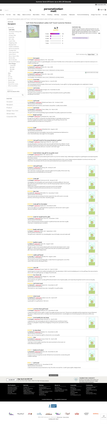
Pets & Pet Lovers (13, 84)
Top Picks (11, 33)
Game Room (12, 54)
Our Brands (73, 388)
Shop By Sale (11, 391)
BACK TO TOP (53, 375)
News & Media (74, 392)
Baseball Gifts (12, 45)
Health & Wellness (14, 46)
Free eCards (89, 392)
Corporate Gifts (12, 116)
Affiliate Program (27, 391)
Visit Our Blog (58, 388)
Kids (14, 14)
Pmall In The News (59, 391)
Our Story (57, 387)
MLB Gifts (11, 37)
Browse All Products (14, 61)
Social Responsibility (75, 389)
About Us (72, 387)
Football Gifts (12, 50)
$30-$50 (12, 69)
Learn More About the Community (88, 381)
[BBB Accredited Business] (52, 407)
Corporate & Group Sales (61, 389)
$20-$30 (12, 67)
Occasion (10, 101)
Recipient (12, 24)
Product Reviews (12, 393)
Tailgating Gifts (13, 43)
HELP (57, 419)
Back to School (26, 14)
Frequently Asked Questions (43, 393)
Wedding (49, 14)
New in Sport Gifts (14, 56)
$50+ (11, 71)
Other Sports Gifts (14, 52)
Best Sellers (36, 14)
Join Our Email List (28, 388)
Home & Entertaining (83, 14)
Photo (43, 14)
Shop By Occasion (12, 387)
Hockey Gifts (12, 35)
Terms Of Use (42, 395)
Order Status (26, 389)
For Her (2, 14)
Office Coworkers (12, 86)
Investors (72, 393)
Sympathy (64, 14)
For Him (8, 14)
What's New (11, 113)
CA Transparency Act (75, 395)
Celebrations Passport (29, 392)
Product (9, 107)
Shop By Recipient (12, 388)
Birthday (56, 14)
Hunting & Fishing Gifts (15, 31)
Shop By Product (12, 389)
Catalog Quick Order (28, 393)
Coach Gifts (12, 41)
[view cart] (106, 9)
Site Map (10, 392)
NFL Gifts (11, 39)
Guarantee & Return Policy (45, 391)
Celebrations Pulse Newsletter (90, 388)
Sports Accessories (14, 48)
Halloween (72, 14)
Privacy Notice (45, 380)
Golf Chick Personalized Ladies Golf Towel (41, 23)
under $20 (13, 65)
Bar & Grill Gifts (13, 60)
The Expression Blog (91, 393)
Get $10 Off (12, 379)
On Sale (105, 14)
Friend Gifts (11, 82)
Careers (72, 391)
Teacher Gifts (11, 80)
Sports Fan (11, 27)
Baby (18, 14)
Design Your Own (96, 14)
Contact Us (26, 387)
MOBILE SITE (52, 419)
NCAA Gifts (12, 58)
